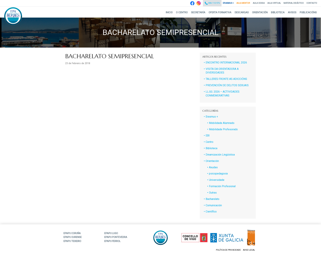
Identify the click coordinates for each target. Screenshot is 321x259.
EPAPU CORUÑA (72, 233)
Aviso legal (249, 250)
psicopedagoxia (218, 173)
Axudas (213, 167)
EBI (208, 135)
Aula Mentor (243, 3)
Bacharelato (212, 199)
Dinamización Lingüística (220, 154)
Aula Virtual (274, 3)
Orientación (260, 12)
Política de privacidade (228, 250)
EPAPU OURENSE (73, 237)
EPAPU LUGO (111, 233)
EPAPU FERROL (112, 241)
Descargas (242, 12)
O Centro (182, 12)
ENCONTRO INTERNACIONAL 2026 (226, 62)
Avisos (292, 12)
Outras (213, 192)
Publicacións (308, 12)
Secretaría (198, 12)
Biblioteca (278, 12)
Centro (209, 141)
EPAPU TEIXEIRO (72, 241)
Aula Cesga (259, 3)
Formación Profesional (222, 186)
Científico (211, 211)
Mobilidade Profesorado (223, 129)
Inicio (169, 12)
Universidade (216, 179)
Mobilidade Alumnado (221, 123)
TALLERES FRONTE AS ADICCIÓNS (226, 79)
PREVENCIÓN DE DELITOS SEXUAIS (227, 85)
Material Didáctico (294, 3)
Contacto (311, 3)
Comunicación (214, 205)
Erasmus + (228, 3)
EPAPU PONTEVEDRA (115, 237)
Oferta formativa (220, 12)
